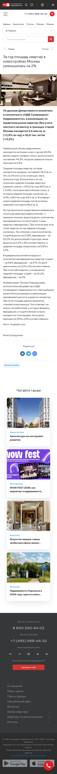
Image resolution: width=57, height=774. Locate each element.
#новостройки (12, 365)
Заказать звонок (52, 13)
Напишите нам (28, 667)
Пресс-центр (15, 691)
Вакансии (13, 706)
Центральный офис (19, 701)
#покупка (14, 535)
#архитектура (17, 432)
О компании (14, 686)
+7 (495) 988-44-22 (35, 13)
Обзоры (40, 24)
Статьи (30, 24)
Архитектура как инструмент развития (26, 438)
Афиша (6, 24)
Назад (11, 49)
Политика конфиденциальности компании (28, 755)
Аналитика (18, 24)
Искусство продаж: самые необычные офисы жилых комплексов (25, 541)
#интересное (16, 484)
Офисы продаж (16, 696)
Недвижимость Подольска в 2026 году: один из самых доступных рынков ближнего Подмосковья (26, 592)
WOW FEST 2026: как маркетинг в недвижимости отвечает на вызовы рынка (25, 489)
